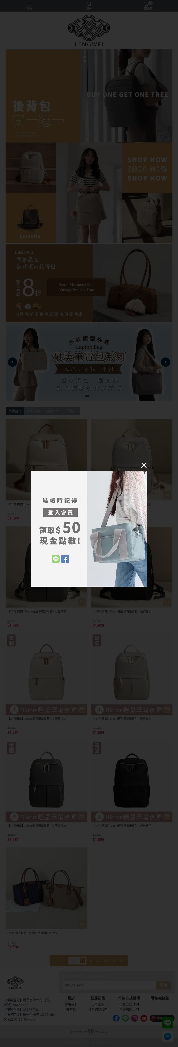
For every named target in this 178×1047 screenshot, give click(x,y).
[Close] (144, 465)
